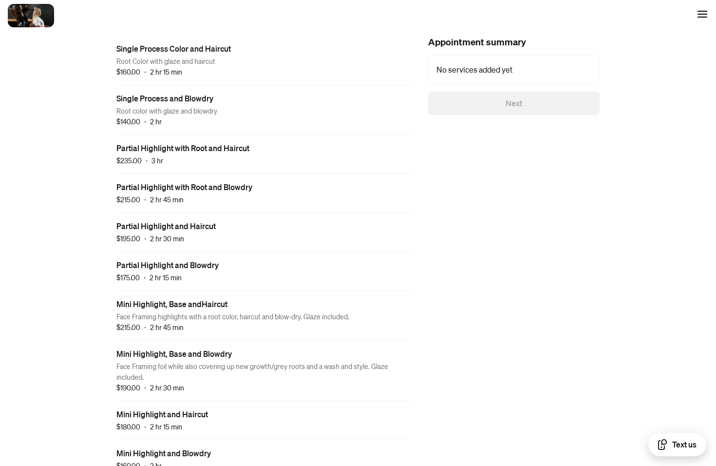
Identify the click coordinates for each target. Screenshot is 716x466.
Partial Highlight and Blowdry (167, 265)
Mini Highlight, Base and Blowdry (174, 354)
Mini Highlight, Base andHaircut (171, 304)
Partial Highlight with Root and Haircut (182, 148)
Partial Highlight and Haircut (166, 226)
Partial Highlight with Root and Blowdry (184, 187)
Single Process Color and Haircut (173, 48)
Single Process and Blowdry (164, 98)
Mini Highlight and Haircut (162, 414)
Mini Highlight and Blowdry (163, 453)
